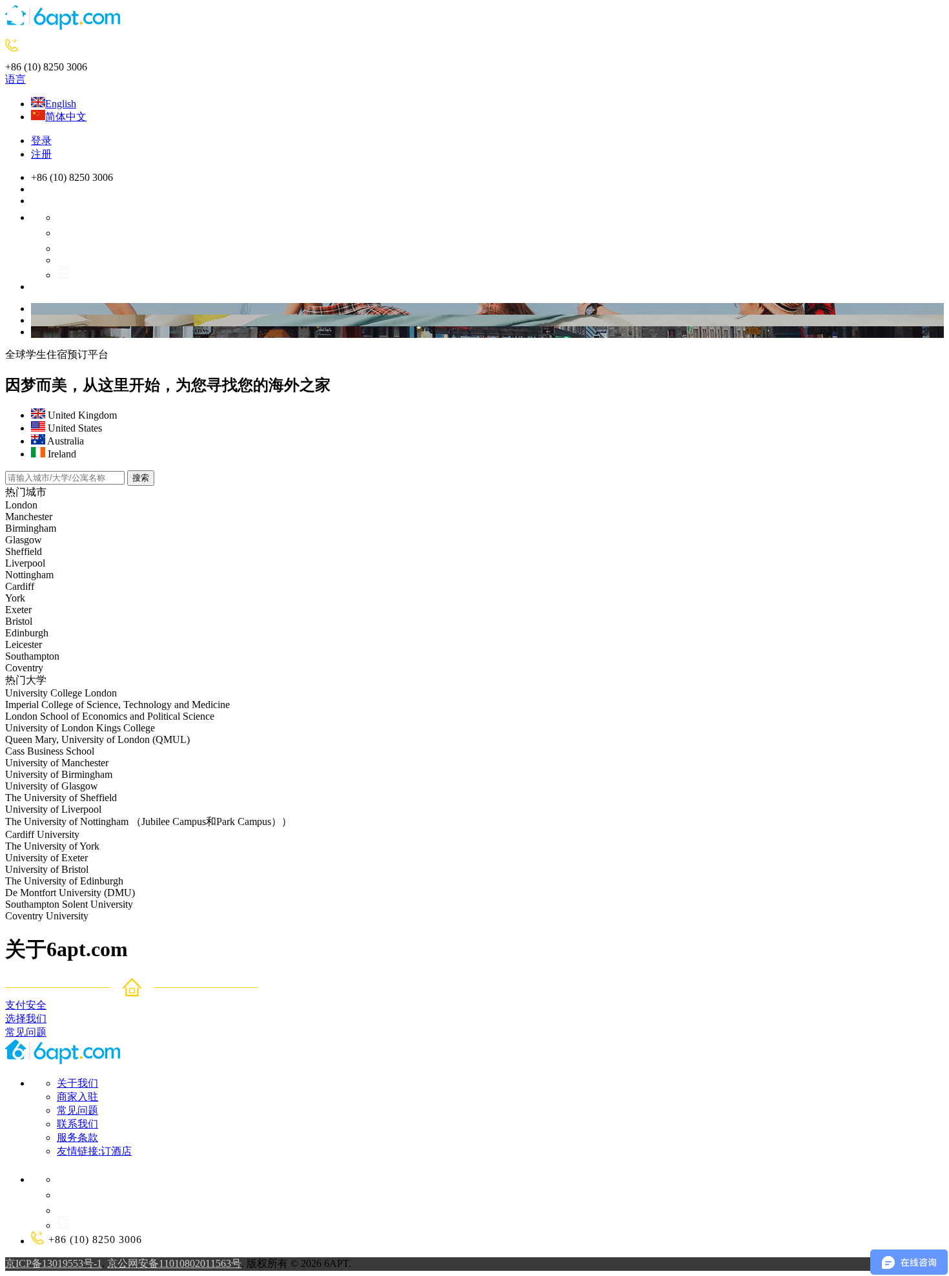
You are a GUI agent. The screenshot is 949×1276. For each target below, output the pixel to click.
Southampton (32, 656)
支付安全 (25, 1004)
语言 (15, 79)
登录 (41, 140)
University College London (61, 692)
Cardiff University (42, 834)
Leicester (23, 644)
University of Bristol (46, 869)
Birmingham (30, 528)
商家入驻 (77, 1096)
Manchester (28, 516)
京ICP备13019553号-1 (53, 1263)
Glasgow (23, 539)
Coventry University (48, 915)
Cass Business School (49, 751)
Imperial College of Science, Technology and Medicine (117, 704)
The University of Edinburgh (64, 880)
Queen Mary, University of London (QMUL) (97, 739)
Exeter (18, 609)
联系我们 (77, 1123)
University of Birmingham (58, 774)
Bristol (18, 621)
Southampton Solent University (69, 904)
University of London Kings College (80, 727)
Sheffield (23, 551)
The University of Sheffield (61, 797)
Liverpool (25, 563)
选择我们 (25, 1018)
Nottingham (29, 574)
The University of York (52, 846)
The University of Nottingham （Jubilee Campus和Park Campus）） (148, 821)
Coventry (24, 667)
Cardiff (19, 586)
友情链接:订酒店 (94, 1150)
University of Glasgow (51, 785)
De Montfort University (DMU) (70, 892)
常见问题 (25, 1032)
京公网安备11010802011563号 (174, 1263)
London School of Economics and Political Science (109, 716)
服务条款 (77, 1137)
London (21, 504)
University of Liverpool (53, 809)
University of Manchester (56, 762)
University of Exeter (46, 857)
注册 (41, 154)
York (15, 597)
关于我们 (77, 1083)
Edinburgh (26, 632)
